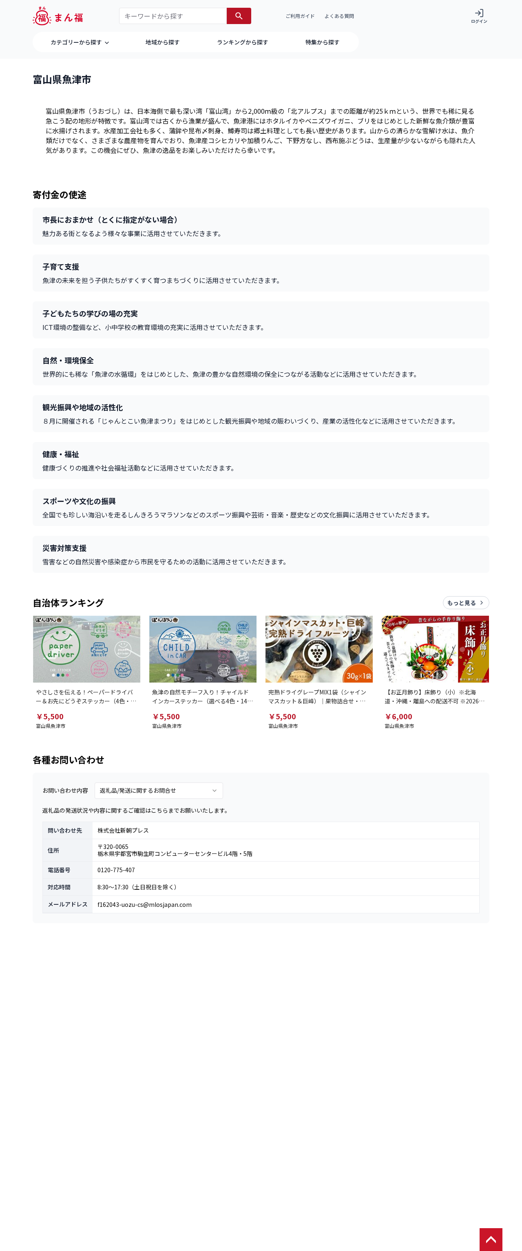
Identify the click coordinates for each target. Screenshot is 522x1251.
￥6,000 (398, 716)
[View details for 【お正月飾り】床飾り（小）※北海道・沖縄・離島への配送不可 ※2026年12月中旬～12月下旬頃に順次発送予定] (435, 649)
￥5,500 (50, 716)
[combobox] (159, 790)
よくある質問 (339, 15)
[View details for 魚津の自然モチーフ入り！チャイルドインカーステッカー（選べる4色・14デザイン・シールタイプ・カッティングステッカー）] (203, 649)
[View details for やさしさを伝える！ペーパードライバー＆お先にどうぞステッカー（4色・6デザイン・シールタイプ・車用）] (87, 649)
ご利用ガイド (300, 15)
